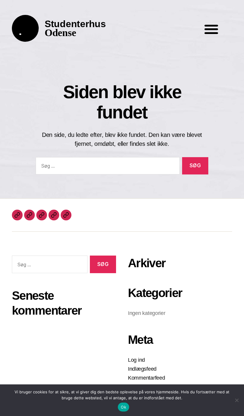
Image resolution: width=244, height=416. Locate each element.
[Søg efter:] (106, 167)
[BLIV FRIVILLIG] (54, 215)
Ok (123, 407)
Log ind (136, 360)
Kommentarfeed (146, 378)
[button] (211, 29)
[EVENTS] (29, 215)
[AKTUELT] (17, 215)
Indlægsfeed (142, 369)
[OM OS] (41, 215)
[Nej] (237, 400)
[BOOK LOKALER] (66, 215)
